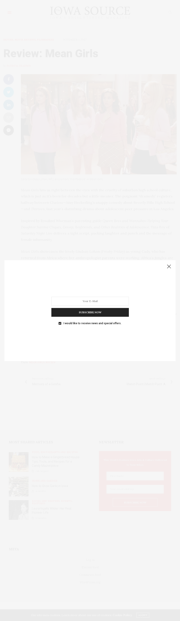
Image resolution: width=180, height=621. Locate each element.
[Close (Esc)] (169, 266)
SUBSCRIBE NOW (90, 312)
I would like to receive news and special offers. (92, 323)
